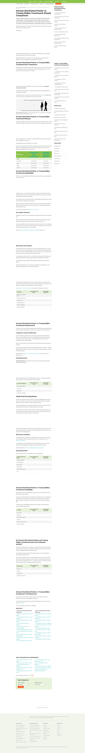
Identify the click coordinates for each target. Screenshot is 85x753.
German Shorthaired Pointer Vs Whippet (43, 666)
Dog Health (45, 725)
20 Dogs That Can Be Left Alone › (60, 108)
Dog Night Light (32, 739)
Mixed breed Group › (57, 156)
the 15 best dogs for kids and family (32, 353)
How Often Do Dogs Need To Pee (35, 728)
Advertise (58, 730)
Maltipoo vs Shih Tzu (19, 740)
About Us (58, 725)
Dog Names (41, 3)
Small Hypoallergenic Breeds (49, 3)
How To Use (59, 728)
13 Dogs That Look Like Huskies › (60, 114)
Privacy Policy (59, 733)
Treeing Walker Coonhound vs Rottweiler (43, 623)
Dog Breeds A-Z (27, 3)
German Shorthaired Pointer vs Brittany (24, 640)
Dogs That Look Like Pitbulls (20, 731)
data (42, 95)
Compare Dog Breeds (19, 3)
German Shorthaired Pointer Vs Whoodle (43, 667)
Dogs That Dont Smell (19, 733)
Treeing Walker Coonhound (45, 153)
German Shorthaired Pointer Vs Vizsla (24, 662)
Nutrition (40, 1)
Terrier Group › (56, 161)
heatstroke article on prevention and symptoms (29, 230)
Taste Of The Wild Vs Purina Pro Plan (35, 736)
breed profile (21, 602)
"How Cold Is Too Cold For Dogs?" (24, 288)
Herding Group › (57, 148)
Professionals (64, 1)
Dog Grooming (45, 730)
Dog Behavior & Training (47, 728)
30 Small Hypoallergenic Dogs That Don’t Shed (34, 447)
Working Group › (57, 163)
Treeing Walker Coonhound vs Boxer (42, 628)
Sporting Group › (57, 158)
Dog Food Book (58, 3)
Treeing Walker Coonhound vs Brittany (43, 639)
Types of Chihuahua (19, 736)
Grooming (57, 1)
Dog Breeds (45, 733)
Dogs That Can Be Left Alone (20, 725)
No (32, 675)
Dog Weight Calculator (34, 3)
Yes (30, 675)
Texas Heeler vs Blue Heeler (20, 738)
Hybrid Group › (56, 153)
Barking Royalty (21, 1)
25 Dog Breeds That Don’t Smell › (60, 117)
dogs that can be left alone (33, 209)
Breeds (29, 1)
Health (35, 1)
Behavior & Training (48, 1)
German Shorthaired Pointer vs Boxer (24, 629)
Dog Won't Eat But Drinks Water (34, 725)
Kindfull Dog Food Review (33, 741)
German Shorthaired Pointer (34, 153)
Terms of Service (59, 735)
